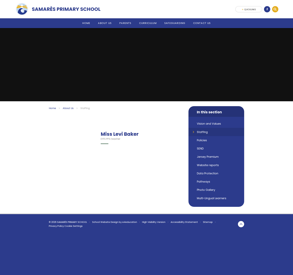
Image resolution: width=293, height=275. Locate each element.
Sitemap (208, 222)
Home (52, 108)
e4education (129, 222)
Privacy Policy (56, 226)
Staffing (85, 108)
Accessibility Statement (184, 222)
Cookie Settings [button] (73, 226)
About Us (68, 108)
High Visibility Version (153, 222)
